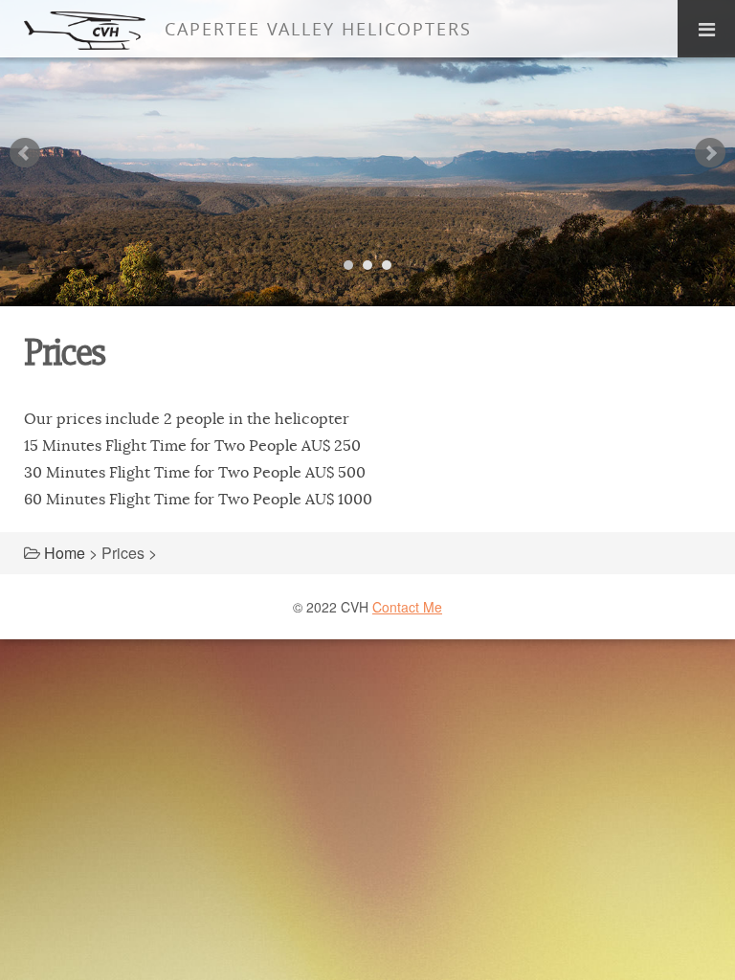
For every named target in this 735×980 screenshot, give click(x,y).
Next (710, 153)
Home (64, 553)
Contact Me (407, 606)
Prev (25, 153)
